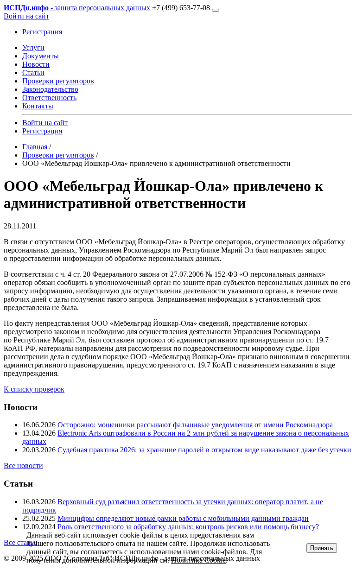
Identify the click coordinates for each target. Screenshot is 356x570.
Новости (36, 64)
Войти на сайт (26, 16)
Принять (321, 548)
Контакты (37, 106)
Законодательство (50, 89)
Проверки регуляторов (58, 81)
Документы (40, 56)
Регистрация (42, 32)
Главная (34, 147)
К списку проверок (34, 389)
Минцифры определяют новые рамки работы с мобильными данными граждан (183, 518)
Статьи (33, 72)
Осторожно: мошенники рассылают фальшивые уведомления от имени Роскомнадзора (195, 425)
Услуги (33, 47)
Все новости (23, 465)
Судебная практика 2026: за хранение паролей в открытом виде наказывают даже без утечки (204, 450)
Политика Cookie (198, 560)
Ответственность (49, 97)
